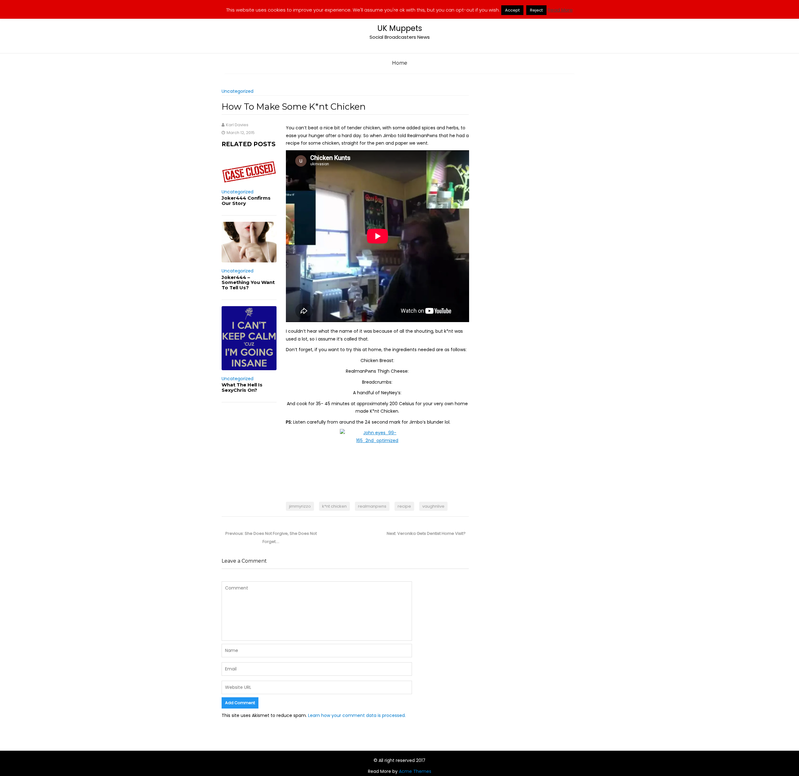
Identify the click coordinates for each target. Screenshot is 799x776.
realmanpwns (372, 506)
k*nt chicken (334, 506)
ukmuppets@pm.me (546, 5)
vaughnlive (433, 506)
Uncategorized (237, 91)
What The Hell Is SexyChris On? (242, 387)
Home (399, 63)
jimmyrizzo (300, 506)
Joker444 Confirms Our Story (246, 200)
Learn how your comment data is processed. (357, 715)
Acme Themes (415, 771)
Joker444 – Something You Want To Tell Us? (248, 282)
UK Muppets (399, 28)
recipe (404, 506)
